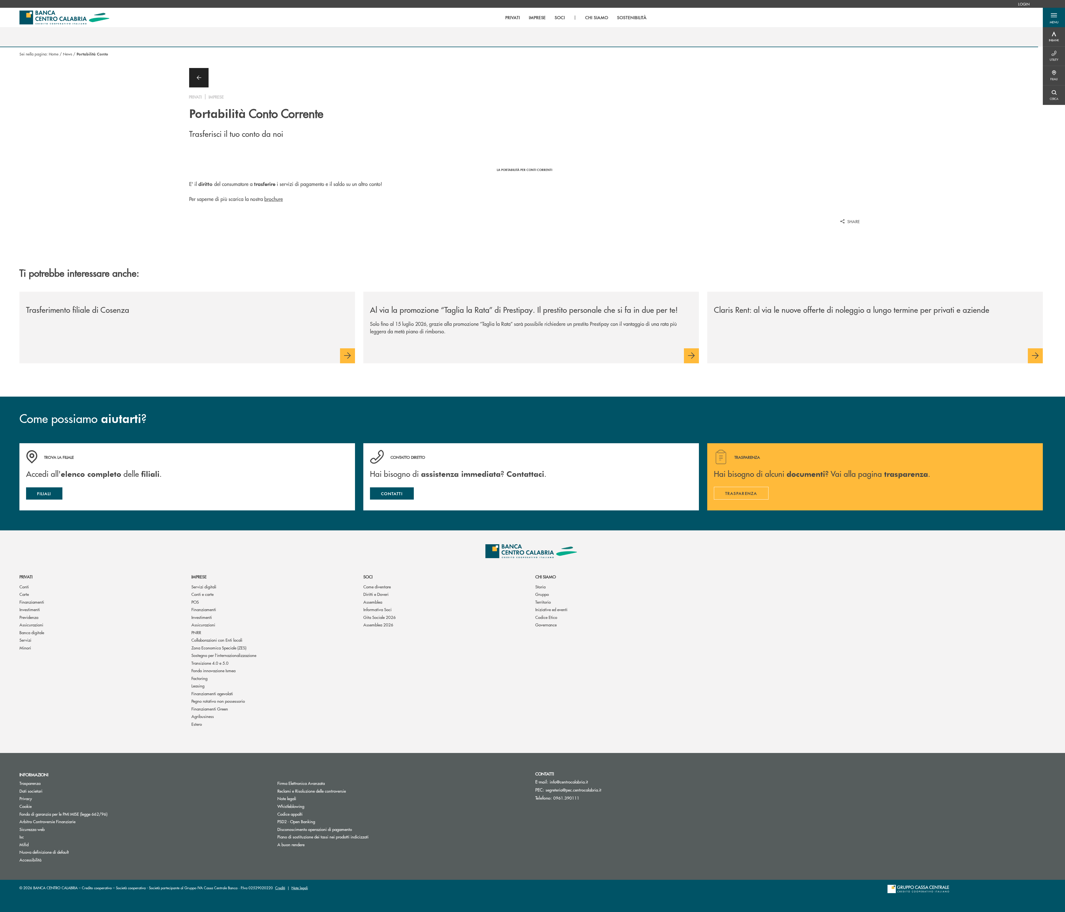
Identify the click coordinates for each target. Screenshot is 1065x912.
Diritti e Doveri (376, 594)
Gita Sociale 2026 (379, 617)
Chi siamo (545, 577)
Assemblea (372, 602)
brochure (273, 198)
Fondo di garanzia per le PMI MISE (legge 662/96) (84, 814)
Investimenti (29, 609)
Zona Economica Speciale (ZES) (218, 648)
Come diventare (377, 586)
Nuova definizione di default (44, 852)
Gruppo (542, 594)
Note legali (286, 798)
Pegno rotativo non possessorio (218, 701)
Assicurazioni (31, 625)
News (67, 54)
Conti (24, 586)
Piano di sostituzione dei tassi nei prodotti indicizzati (343, 837)
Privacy (25, 798)
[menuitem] (1024, 3)
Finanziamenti (31, 602)
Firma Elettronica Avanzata (301, 783)
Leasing (197, 686)
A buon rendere (291, 844)
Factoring (199, 678)
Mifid (24, 844)
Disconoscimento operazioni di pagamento (314, 829)
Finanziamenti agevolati (212, 693)
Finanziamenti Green (209, 709)
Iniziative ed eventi (551, 609)
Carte (24, 594)
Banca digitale (31, 632)
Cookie (25, 806)
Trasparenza (29, 783)
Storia (540, 586)
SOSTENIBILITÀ (632, 17)
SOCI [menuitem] (560, 17)
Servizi (25, 640)
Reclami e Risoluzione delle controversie (311, 791)
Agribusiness (202, 716)
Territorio (543, 602)
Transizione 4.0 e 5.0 (210, 663)
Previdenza (28, 617)
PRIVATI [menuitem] (512, 17)
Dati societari (30, 791)
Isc (21, 837)
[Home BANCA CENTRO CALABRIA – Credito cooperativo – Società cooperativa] (64, 17)
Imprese (199, 577)
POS (195, 602)
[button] (1054, 17)
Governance (546, 625)
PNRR (196, 632)
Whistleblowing (290, 806)
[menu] (576, 17)
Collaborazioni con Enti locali (216, 640)
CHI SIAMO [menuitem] (596, 17)
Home (54, 54)
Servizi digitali (203, 586)
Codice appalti (290, 814)
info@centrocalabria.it (569, 782)
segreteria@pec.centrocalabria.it (573, 790)
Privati (25, 577)
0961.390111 (566, 798)
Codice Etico (546, 617)
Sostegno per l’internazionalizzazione (223, 655)
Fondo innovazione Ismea (213, 670)
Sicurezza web (32, 829)
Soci (367, 577)
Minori (25, 648)
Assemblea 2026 (378, 625)
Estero (196, 724)
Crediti (280, 887)
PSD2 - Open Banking (317, 821)
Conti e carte (202, 594)
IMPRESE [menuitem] (537, 17)
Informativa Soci (377, 609)
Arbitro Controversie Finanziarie (68, 821)
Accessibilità (30, 860)
